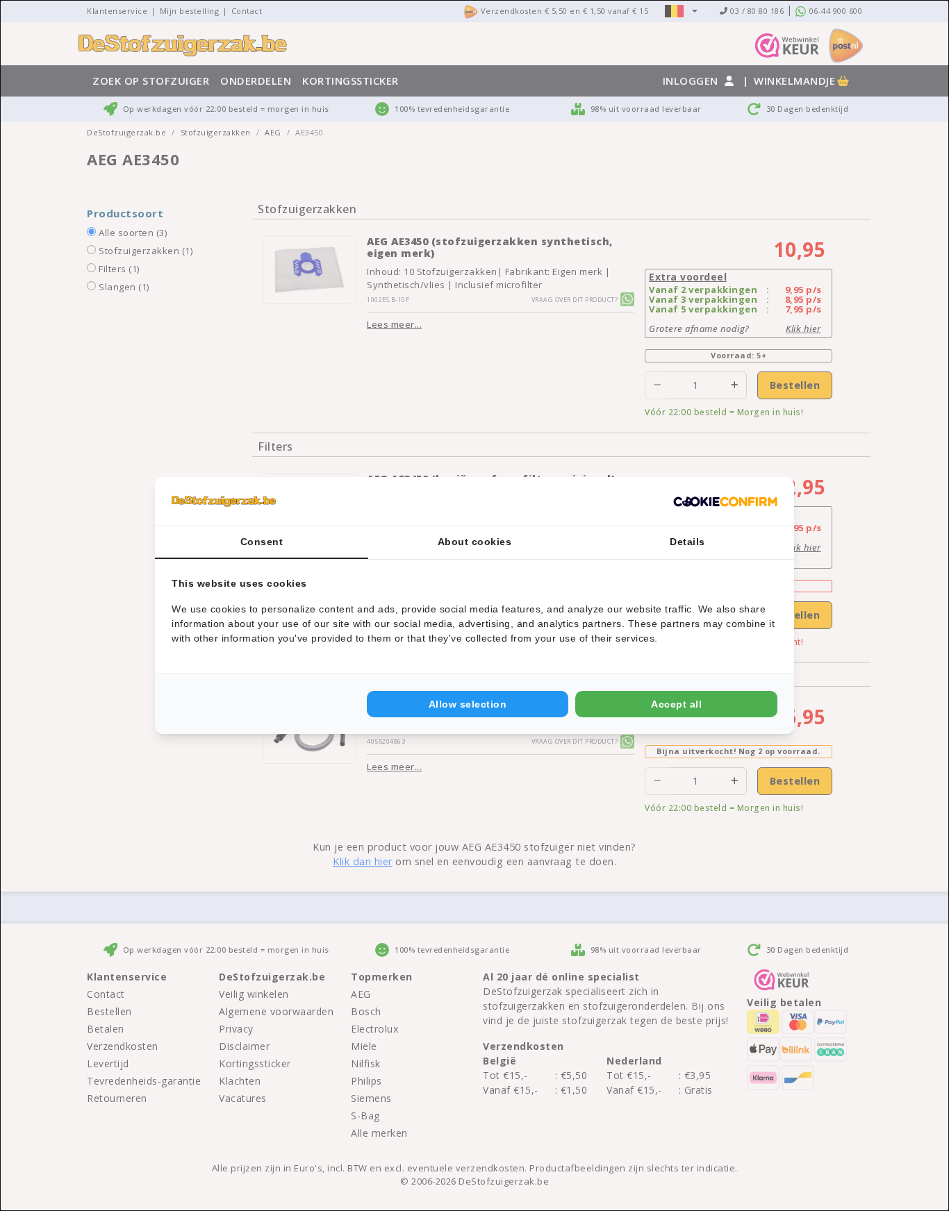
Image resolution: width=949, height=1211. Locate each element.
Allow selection (468, 704)
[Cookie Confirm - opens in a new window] (725, 501)
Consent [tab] (261, 541)
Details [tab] (687, 541)
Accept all (676, 704)
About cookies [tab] (475, 541)
